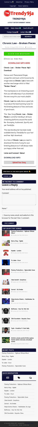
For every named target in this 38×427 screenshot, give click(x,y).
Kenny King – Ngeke (17, 241)
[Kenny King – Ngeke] (6, 245)
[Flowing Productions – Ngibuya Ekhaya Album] (6, 235)
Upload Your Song (19, 162)
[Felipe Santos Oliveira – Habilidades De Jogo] (6, 303)
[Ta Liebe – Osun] (6, 264)
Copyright (13, 6)
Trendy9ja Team (29, 423)
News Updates (23, 6)
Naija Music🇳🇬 (16, 28)
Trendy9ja (29, 47)
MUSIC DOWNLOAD (24, 425)
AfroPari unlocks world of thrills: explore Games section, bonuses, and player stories (22, 339)
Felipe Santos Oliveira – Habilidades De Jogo (22, 300)
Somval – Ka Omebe (17, 289)
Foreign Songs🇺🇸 (12, 32)
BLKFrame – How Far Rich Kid (20, 309)
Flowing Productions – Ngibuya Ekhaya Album (22, 232)
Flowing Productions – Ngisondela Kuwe (23, 270)
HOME (7, 28)
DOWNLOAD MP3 (12, 157)
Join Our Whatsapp (19, 54)
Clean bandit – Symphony (18, 280)
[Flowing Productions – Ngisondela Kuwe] (6, 274)
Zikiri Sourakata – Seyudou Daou (20, 318)
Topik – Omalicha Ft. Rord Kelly (20, 328)
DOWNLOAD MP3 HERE (19, 63)
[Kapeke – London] (6, 254)
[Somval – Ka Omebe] (6, 293)
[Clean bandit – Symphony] (6, 283)
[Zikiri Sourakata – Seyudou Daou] (6, 322)
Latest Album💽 (25, 32)
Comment (5, 193)
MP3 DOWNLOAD (13, 425)
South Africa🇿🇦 (28, 28)
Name (4, 208)
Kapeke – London (16, 251)
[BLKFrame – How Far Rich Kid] (6, 313)
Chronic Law (7, 176)
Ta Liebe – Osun (16, 260)
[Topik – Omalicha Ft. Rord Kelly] (6, 332)
